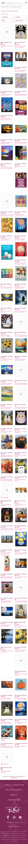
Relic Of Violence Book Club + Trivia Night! (20, 46)
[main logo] (3, 2)
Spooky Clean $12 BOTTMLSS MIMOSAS (6, 336)
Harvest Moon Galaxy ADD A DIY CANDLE (20, 239)
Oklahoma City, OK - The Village (9, 6)
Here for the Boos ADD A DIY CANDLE (21, 577)
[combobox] (7, 17)
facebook (8, 817)
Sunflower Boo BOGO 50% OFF (20, 480)
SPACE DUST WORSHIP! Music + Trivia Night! (21, 311)
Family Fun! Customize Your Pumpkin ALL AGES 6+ (21, 699)
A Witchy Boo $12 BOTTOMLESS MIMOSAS (7, 723)
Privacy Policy (14, 822)
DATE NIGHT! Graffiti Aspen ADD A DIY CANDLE (5, 554)
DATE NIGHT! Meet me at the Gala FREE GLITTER (21, 408)
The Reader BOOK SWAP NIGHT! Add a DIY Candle (7, 529)
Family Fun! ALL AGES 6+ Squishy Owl (21, 432)
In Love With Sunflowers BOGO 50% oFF (7, 360)
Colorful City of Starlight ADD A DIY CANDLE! (6, 384)
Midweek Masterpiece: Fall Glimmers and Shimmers (20, 360)
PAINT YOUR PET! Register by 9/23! (21, 674)
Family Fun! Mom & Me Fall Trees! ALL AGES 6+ (20, 263)
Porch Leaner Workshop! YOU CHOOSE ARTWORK (21, 336)
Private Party (14, 790)
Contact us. (14, 777)
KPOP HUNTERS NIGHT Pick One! (20, 505)
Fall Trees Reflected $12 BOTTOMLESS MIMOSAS (7, 480)
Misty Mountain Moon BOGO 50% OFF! (6, 625)
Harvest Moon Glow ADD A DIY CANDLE (21, 723)
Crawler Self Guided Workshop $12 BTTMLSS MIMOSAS (7, 602)
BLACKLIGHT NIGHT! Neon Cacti (7, 46)
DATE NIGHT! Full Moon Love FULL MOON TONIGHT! (6, 95)
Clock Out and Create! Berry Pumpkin (20, 529)
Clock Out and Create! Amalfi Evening (6, 239)
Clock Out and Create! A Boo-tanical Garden (21, 71)
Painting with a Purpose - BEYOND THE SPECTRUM (7, 747)
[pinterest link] (20, 817)
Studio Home (10, 2)
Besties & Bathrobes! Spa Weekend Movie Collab (21, 95)
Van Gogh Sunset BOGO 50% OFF (21, 747)
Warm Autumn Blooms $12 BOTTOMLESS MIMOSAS (20, 288)
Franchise (14, 800)
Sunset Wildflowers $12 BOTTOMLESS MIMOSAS (7, 168)
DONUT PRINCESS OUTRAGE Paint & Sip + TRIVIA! (20, 216)
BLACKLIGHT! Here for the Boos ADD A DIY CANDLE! (7, 215)
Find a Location (14, 785)
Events (17, 2)
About (14, 795)
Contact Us (14, 826)
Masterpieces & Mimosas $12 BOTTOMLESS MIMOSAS (7, 143)
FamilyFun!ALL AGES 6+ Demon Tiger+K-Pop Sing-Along (6, 119)
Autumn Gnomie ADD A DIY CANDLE (21, 626)
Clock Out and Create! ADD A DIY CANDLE (6, 408)
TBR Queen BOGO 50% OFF (20, 167)
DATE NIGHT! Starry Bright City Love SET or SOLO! (21, 143)
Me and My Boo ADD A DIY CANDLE (6, 432)
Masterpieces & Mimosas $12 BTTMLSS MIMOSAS (7, 577)
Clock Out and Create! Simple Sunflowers (20, 650)
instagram (14, 817)
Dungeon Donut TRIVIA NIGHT (20, 456)
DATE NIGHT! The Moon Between (6, 311)
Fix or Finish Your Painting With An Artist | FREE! (7, 287)
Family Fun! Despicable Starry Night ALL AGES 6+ (21, 553)
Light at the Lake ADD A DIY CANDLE (7, 651)
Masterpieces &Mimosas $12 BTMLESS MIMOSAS (7, 456)
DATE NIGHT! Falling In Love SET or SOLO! (6, 699)
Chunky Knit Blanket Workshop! (6, 505)
